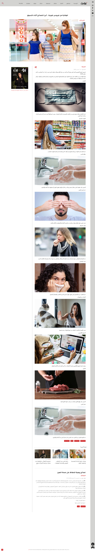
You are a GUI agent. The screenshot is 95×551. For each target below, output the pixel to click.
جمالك (55, 3)
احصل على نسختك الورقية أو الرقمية (19, 90)
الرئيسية (76, 3)
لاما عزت (84, 69)
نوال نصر (84, 478)
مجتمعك (48, 3)
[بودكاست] (92, 544)
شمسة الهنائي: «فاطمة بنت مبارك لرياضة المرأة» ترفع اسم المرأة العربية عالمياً (43, 462)
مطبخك (28, 3)
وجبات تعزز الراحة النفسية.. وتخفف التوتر (78, 462)
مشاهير (68, 3)
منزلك (34, 3)
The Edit (21, 3)
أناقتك (61, 3)
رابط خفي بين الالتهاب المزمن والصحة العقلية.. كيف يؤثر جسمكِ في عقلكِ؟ (60, 462)
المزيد (29, 549)
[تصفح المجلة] (92, 547)
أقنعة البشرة (83, 506)
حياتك (41, 3)
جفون (78, 506)
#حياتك (84, 459)
